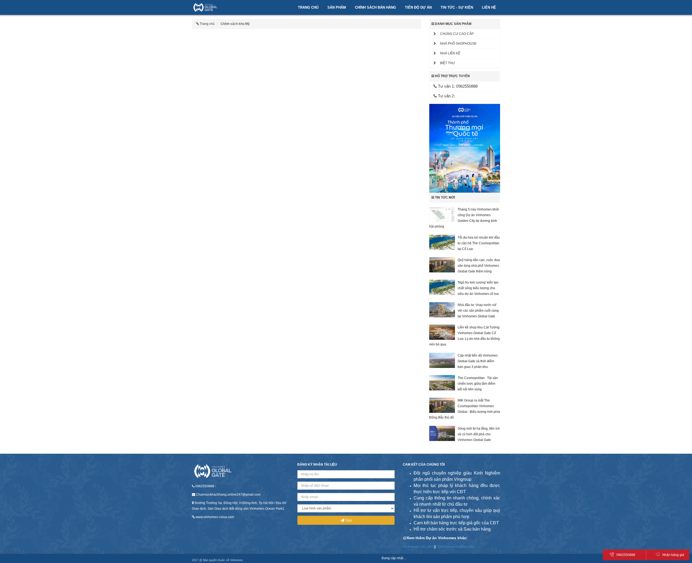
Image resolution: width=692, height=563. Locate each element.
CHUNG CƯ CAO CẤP (455, 34)
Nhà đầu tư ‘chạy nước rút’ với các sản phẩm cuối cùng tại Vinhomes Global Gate (478, 310)
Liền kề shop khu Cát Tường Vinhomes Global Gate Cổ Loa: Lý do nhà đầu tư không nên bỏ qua (464, 335)
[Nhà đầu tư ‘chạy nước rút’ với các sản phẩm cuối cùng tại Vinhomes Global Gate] (442, 309)
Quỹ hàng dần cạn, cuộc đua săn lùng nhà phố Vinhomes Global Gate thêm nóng (479, 265)
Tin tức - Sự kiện (457, 7)
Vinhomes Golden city (455, 546)
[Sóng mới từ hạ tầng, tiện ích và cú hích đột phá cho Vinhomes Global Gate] (442, 433)
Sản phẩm (336, 7)
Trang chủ (308, 7)
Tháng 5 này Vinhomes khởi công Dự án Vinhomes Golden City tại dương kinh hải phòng (464, 218)
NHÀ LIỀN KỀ (448, 53)
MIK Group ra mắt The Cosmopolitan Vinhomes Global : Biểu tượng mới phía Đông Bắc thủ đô (464, 409)
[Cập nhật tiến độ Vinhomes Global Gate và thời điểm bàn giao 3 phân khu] (442, 360)
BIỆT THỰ (445, 63)
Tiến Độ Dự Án (418, 7)
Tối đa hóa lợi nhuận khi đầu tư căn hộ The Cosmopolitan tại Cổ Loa (479, 243)
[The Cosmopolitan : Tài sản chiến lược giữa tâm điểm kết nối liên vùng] (442, 382)
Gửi (348, 520)
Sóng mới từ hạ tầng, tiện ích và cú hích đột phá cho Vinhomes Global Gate (479, 434)
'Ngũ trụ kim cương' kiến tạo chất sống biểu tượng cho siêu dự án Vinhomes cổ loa (478, 288)
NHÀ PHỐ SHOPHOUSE (456, 43)
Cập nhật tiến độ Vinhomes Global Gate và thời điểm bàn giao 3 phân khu (478, 361)
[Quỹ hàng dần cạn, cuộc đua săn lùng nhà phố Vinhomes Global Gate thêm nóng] (442, 264)
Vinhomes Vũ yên (418, 546)
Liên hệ (489, 7)
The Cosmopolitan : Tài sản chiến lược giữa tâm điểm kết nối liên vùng (478, 383)
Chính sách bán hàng (375, 7)
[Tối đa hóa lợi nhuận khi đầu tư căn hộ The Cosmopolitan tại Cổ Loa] (442, 242)
